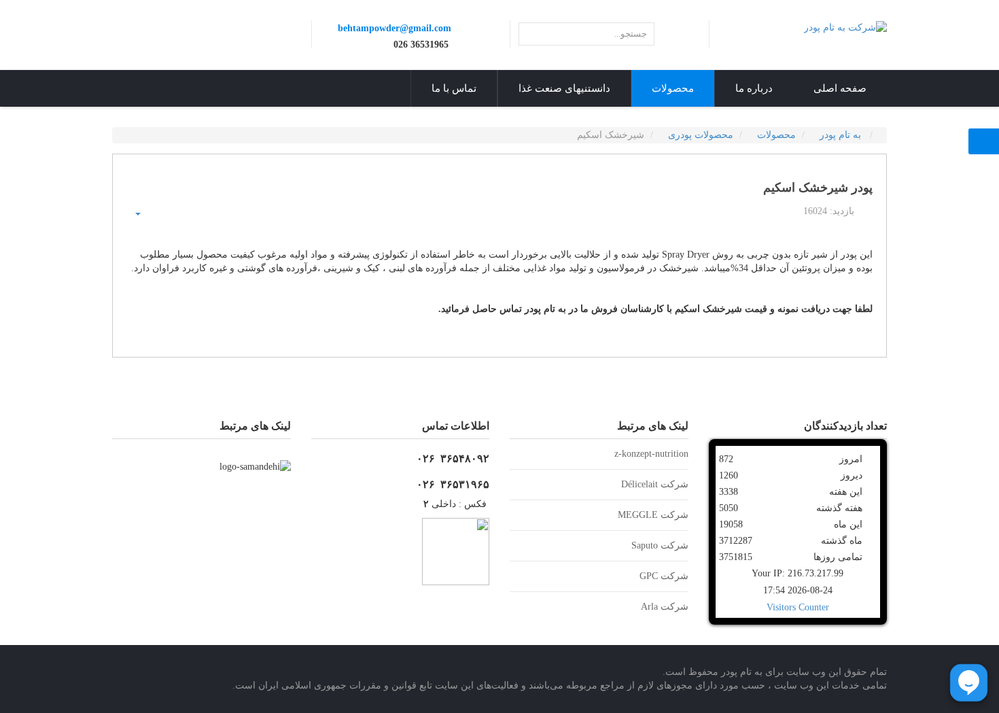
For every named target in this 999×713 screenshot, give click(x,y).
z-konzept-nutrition (651, 454)
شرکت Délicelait (654, 484)
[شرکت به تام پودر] (845, 27)
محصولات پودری (700, 135)
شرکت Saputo (659, 545)
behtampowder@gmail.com (394, 28)
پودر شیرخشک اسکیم (818, 187)
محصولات (776, 135)
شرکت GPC (663, 576)
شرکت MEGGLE (653, 515)
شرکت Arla (664, 607)
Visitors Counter (798, 607)
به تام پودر (842, 135)
